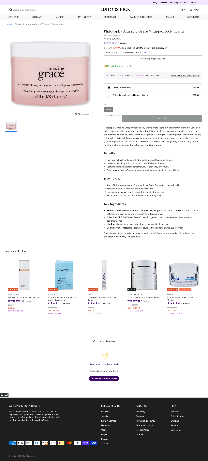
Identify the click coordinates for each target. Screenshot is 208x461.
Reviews (163, 2)
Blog (155, 2)
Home (9, 24)
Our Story (140, 412)
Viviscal (104, 443)
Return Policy (28, 417)
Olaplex (104, 434)
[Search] (10, 9)
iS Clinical (105, 412)
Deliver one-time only (122, 87)
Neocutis (105, 425)
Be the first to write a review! (104, 378)
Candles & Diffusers (141, 17)
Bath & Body (84, 17)
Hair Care (13, 17)
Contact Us (195, 2)
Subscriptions (177, 416)
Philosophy (114, 39)
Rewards (175, 412)
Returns (174, 425)
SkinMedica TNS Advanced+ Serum (23, 297)
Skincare (37, 17)
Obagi (104, 430)
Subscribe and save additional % (129, 95)
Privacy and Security (145, 421)
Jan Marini (106, 416)
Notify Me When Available (153, 59)
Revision (105, 439)
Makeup (60, 17)
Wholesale (193, 17)
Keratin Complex (109, 421)
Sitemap (140, 434)
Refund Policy (142, 430)
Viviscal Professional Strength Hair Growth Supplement (63, 298)
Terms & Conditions (145, 425)
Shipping (175, 421)
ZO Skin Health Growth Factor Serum (143, 297)
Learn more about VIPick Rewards (185, 76)
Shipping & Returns (178, 2)
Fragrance (110, 17)
